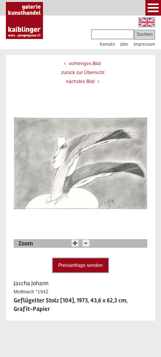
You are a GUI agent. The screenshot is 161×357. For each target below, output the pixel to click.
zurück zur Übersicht (82, 72)
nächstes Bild (81, 81)
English (147, 22)
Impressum (144, 44)
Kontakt (107, 44)
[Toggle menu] (153, 8)
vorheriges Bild (84, 63)
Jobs (124, 44)
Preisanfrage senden (80, 265)
